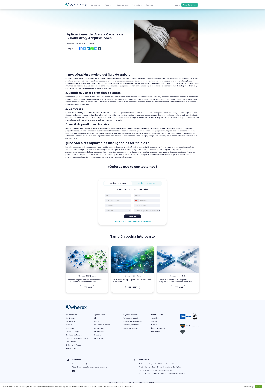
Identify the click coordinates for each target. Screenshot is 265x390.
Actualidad (154, 318)
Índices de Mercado (158, 328)
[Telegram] (95, 48)
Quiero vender (146, 183)
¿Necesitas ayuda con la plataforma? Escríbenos (132, 221)
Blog (96, 318)
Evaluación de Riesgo (73, 345)
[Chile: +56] (136, 200)
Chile (121, 382)
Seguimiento (70, 318)
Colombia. (150, 382)
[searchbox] (147, 210)
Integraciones (71, 348)
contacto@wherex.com (100, 367)
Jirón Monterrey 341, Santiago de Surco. (157, 370)
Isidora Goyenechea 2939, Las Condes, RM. (159, 364)
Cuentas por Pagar (72, 331)
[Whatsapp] (92, 48)
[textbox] (118, 210)
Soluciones (95, 5)
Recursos (108, 5)
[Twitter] (84, 48)
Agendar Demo (189, 5)
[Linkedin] (88, 48)
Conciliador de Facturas (74, 335)
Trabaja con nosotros (130, 328)
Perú (140, 382)
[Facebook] (81, 48)
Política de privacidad (130, 318)
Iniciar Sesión (99, 338)
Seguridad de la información (132, 321)
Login (177, 5)
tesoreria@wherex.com (88, 364)
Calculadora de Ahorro (102, 325)
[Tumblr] (99, 48)
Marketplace (70, 321)
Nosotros (149, 5)
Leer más (87, 287)
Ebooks (97, 321)
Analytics (69, 325)
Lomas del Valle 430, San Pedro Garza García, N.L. (163, 367)
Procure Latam (157, 315)
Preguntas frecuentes (130, 315)
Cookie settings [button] (248, 386)
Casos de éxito (99, 328)
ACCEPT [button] (258, 386)
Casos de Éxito (123, 5)
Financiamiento (71, 342)
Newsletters (155, 331)
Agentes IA (70, 328)
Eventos (154, 325)
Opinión (154, 321)
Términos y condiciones (131, 325)
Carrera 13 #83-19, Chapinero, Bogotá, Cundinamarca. (166, 373)
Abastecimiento (71, 315)
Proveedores (137, 5)
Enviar (132, 216)
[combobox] (118, 210)
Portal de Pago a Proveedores (77, 338)
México (131, 382)
